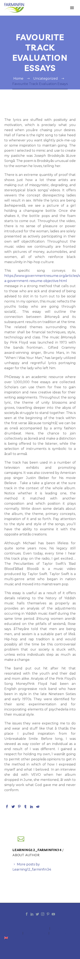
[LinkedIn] (31, 806)
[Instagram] (42, 914)
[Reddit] (37, 806)
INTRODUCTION (15, 928)
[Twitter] (13, 806)
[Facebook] (7, 806)
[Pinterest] (19, 806)
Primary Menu (72, 8)
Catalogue (11, 933)
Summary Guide (65, 928)
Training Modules (64, 933)
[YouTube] (53, 914)
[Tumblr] (25, 806)
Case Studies (36, 933)
